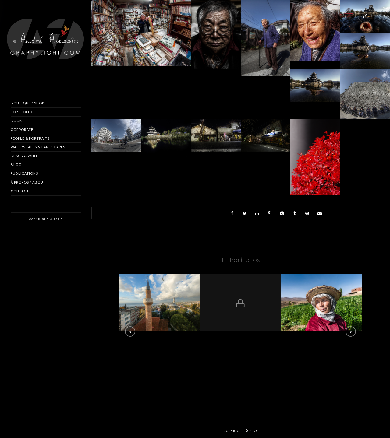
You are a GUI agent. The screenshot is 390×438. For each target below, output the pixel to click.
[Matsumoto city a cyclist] (116, 130)
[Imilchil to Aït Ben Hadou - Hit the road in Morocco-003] (321, 302)
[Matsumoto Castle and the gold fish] (315, 80)
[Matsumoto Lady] (315, 27)
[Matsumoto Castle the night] (166, 133)
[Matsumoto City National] (215, 130)
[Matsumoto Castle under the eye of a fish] (365, 45)
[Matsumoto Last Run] (365, 89)
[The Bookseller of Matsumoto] (215, 31)
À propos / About (28, 182)
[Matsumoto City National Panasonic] (265, 130)
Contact (20, 191)
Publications (24, 173)
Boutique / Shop (27, 103)
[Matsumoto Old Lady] (265, 35)
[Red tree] (315, 155)
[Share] (232, 213)
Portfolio (21, 112)
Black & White (25, 156)
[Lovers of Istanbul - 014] (159, 302)
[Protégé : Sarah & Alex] (240, 302)
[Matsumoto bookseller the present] (141, 29)
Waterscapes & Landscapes (38, 147)
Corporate (22, 129)
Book (16, 121)
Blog (16, 164)
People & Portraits (30, 138)
